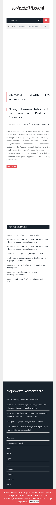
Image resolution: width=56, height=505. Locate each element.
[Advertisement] (28, 59)
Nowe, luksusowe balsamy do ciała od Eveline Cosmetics (27, 113)
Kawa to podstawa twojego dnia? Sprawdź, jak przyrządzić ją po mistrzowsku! (27, 259)
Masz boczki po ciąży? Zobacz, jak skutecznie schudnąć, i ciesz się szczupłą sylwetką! (27, 240)
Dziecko (10, 469)
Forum (9, 484)
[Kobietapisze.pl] (28, 8)
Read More (11, 166)
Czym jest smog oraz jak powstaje (30, 253)
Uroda (9, 448)
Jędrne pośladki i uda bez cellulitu (26, 235)
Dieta (9, 453)
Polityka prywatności (15, 443)
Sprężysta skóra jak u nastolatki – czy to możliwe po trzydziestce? (25, 273)
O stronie (10, 438)
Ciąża (9, 458)
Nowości (27, 124)
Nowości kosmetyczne (40, 124)
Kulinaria (10, 479)
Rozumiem (34, 501)
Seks (8, 464)
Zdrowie (10, 474)
